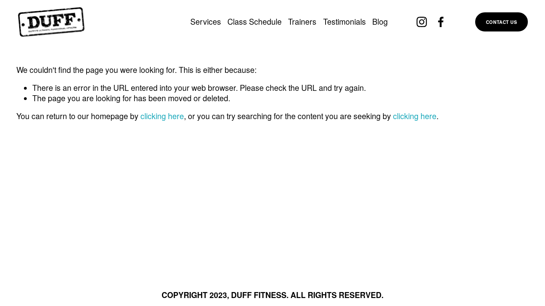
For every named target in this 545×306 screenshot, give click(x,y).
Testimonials (344, 21)
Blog (380, 21)
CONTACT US (501, 22)
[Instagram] (421, 22)
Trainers (302, 21)
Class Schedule (254, 21)
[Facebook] (440, 22)
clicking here (162, 116)
